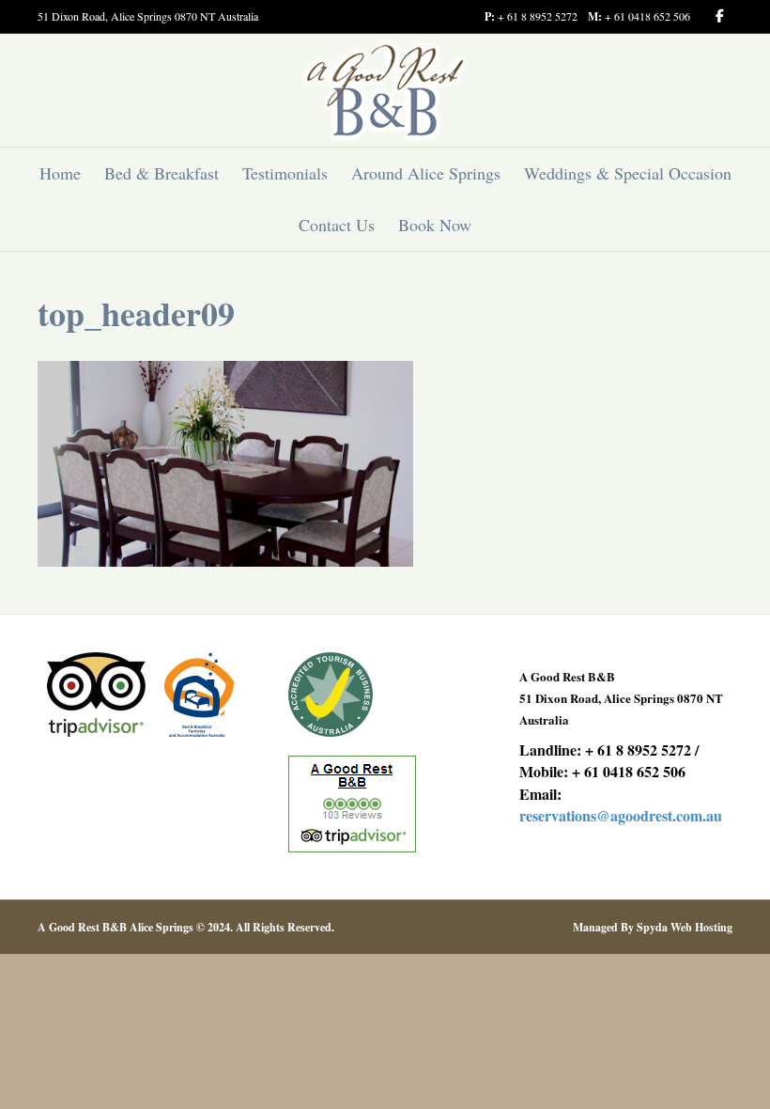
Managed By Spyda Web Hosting (652, 927)
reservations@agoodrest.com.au (620, 815)
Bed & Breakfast (161, 173)
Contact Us (337, 224)
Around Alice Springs (425, 173)
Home (60, 173)
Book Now (434, 224)
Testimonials (285, 173)
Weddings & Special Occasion (628, 173)
